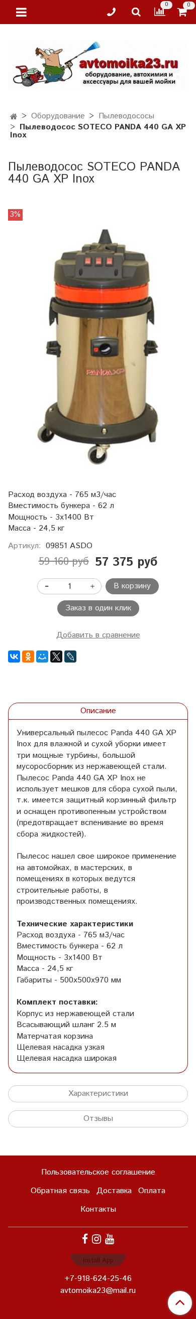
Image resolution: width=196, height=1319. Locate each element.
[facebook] (85, 1239)
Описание (98, 711)
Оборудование (58, 116)
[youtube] (109, 1239)
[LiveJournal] (70, 656)
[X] (56, 656)
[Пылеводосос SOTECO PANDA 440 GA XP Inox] (98, 347)
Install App (98, 1260)
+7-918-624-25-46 (98, 1278)
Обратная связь (60, 1191)
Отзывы (98, 1118)
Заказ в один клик (98, 608)
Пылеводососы (126, 116)
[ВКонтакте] (14, 656)
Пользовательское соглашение (98, 1172)
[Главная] (14, 117)
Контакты (98, 1209)
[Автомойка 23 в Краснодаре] (98, 63)
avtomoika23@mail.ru (98, 1290)
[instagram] (96, 1239)
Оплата (151, 1191)
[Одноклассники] (28, 656)
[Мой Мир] (42, 656)
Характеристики (98, 1093)
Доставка (114, 1191)
